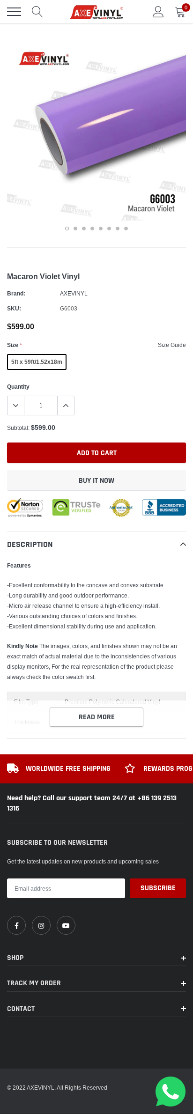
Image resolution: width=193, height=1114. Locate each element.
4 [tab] (92, 228)
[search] (37, 11)
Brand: (16, 293)
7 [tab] (117, 228)
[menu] (14, 12)
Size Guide (172, 344)
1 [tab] (67, 228)
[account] (158, 11)
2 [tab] (75, 228)
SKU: (14, 308)
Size (14, 344)
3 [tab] (84, 228)
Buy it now (96, 481)
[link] (16, 925)
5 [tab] (101, 228)
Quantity (18, 386)
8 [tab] (126, 228)
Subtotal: (18, 427)
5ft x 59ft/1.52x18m (36, 361)
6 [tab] (109, 228)
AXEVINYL (74, 293)
